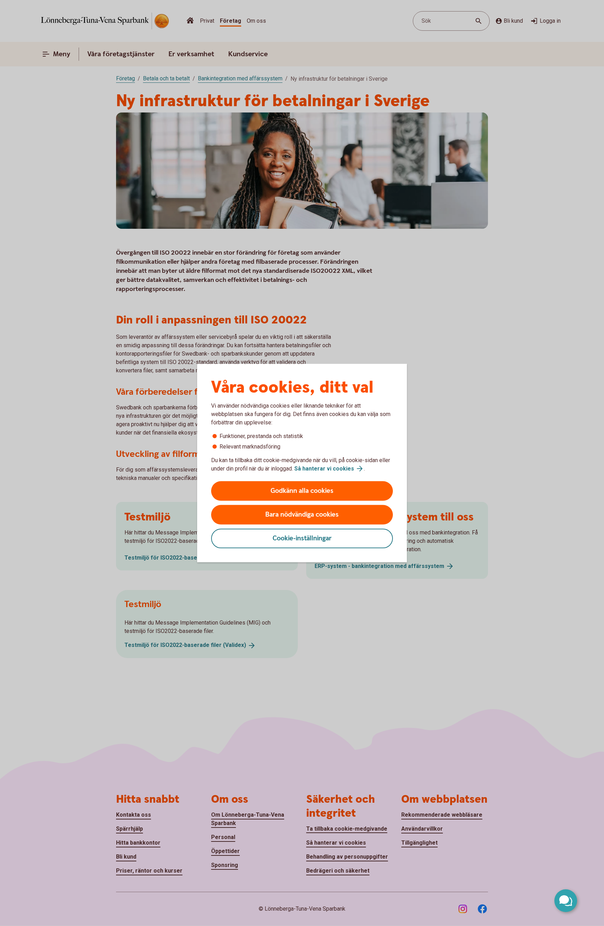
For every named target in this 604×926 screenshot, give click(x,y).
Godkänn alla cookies (302, 491)
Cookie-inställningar (302, 538)
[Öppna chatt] (565, 900)
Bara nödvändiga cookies (302, 514)
